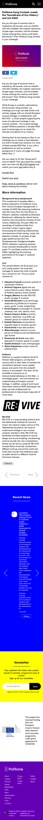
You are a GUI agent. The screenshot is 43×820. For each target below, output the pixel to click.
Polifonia (8, 463)
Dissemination (10, 795)
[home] (9, 4)
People (7, 784)
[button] (5, 573)
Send (35, 686)
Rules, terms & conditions (13, 183)
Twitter (32, 776)
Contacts (8, 803)
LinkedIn (33, 779)
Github (32, 781)
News (7, 792)
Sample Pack (8, 172)
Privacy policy (20, 777)
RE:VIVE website (27, 164)
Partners (8, 781)
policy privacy (34, 692)
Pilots (6, 790)
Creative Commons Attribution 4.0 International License (27, 813)
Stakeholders (9, 787)
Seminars (8, 798)
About (7, 776)
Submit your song (10, 178)
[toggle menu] (39, 4)
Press (7, 800)
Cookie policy (19, 782)
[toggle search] (33, 4)
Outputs (7, 779)
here (21, 167)
